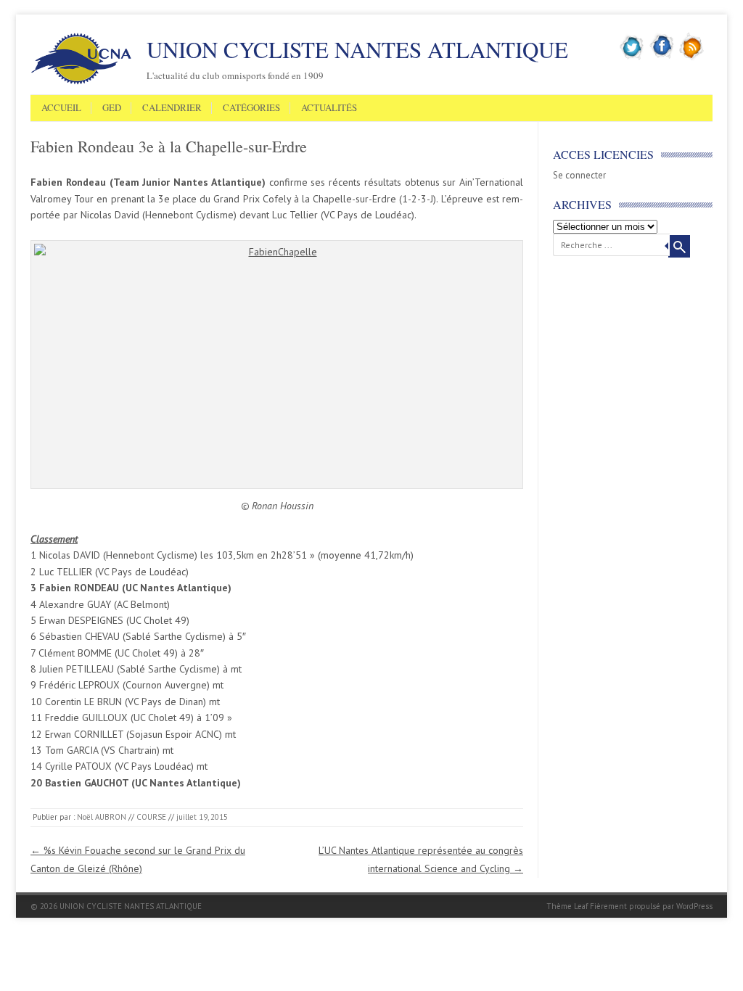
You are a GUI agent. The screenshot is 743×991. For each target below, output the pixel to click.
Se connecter (579, 175)
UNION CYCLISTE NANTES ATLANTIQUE (357, 49)
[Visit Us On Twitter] (632, 57)
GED (111, 108)
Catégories (251, 108)
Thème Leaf (567, 906)
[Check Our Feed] (692, 57)
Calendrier (172, 108)
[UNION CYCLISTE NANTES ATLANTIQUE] (81, 82)
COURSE (151, 817)
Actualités (329, 108)
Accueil (61, 108)
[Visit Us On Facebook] (662, 57)
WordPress (694, 906)
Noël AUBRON (101, 817)
